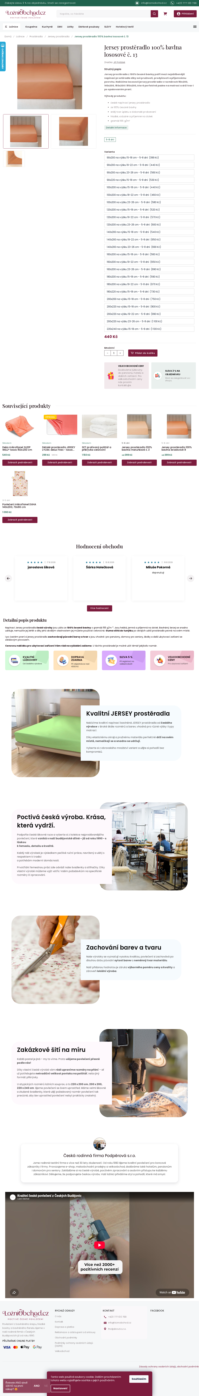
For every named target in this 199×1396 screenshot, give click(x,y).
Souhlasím (139, 1379)
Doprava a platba (64, 1327)
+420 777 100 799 (117, 1317)
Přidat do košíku (145, 353)
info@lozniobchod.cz (119, 1322)
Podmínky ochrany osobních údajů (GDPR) (74, 1345)
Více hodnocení (99, 608)
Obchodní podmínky (66, 1337)
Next (191, 578)
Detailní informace (116, 127)
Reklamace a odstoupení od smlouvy (75, 1332)
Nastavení (60, 1388)
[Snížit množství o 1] (107, 353)
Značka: (114, 62)
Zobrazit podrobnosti (20, 462)
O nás (58, 1316)
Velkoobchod (62, 1351)
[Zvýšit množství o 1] (120, 353)
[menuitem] (11, 26)
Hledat (154, 13)
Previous (9, 578)
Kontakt (59, 1321)
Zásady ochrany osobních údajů (157, 1366)
